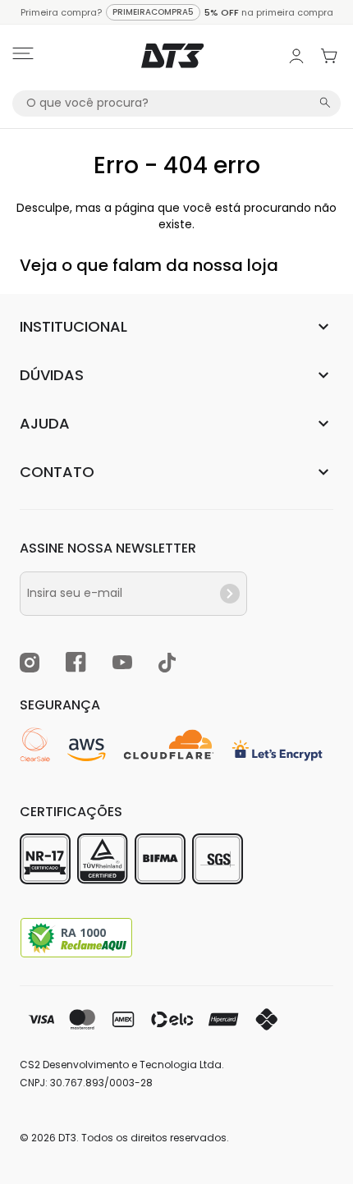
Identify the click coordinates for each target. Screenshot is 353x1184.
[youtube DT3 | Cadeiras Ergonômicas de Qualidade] (122, 664)
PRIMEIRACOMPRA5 (153, 12)
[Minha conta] (296, 56)
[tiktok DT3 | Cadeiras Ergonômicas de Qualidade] (167, 665)
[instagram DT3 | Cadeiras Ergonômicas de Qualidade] (29, 665)
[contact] (230, 593)
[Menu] (23, 56)
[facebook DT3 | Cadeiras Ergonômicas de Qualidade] (76, 664)
